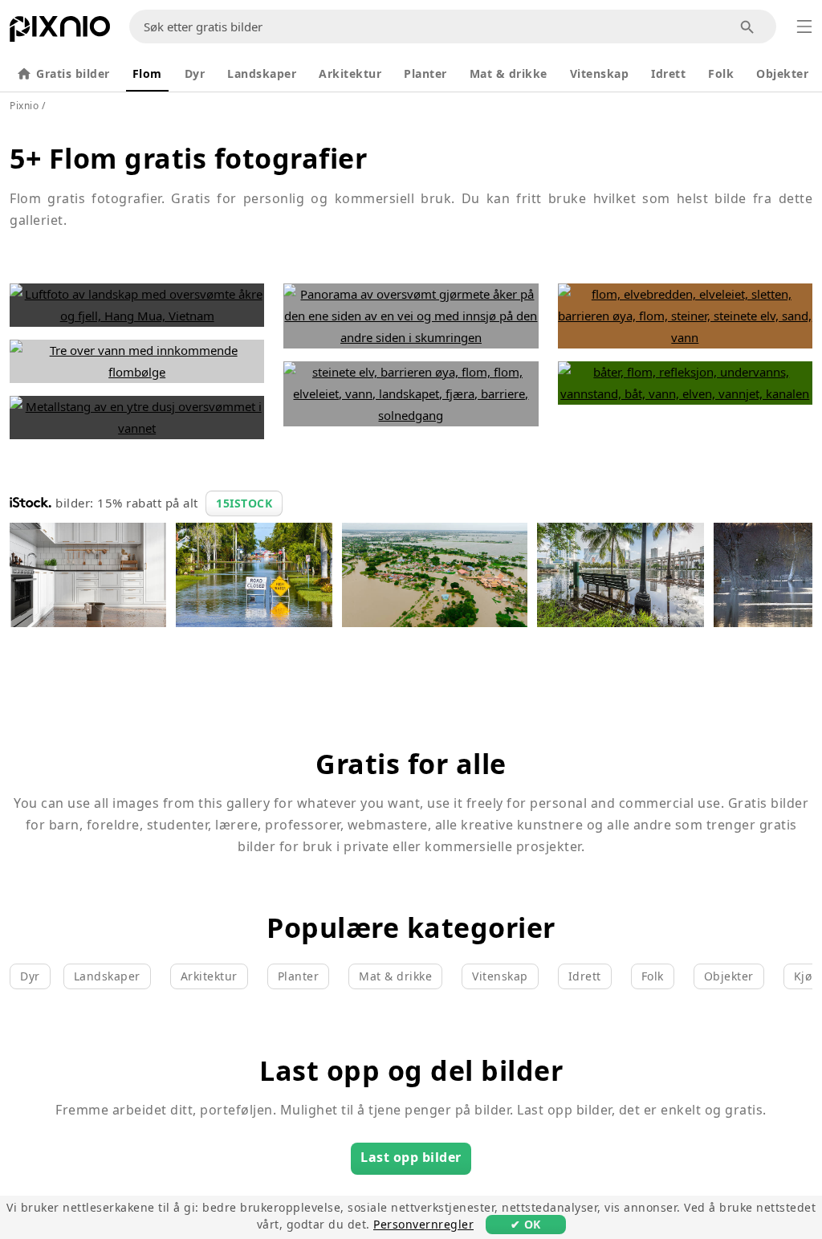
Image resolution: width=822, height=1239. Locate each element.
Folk (721, 73)
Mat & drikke (508, 73)
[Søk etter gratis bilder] (747, 26)
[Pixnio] (60, 32)
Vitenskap (599, 73)
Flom (147, 73)
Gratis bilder (73, 73)
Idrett (668, 73)
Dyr (195, 73)
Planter (425, 73)
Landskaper (261, 73)
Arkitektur (350, 73)
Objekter (782, 73)
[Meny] (804, 26)
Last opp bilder (411, 1157)
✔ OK (526, 1224)
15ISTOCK (244, 503)
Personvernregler (423, 1224)
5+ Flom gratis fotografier (188, 158)
